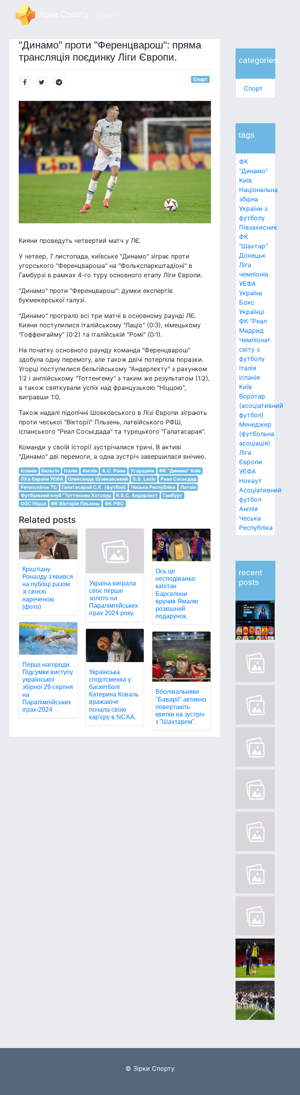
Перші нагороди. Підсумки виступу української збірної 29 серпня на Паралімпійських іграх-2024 (47, 687)
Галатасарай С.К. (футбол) (94, 487)
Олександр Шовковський (98, 479)
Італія (247, 368)
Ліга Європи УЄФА (250, 462)
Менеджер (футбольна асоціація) (256, 433)
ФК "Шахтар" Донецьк (253, 246)
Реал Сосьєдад (178, 479)
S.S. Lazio (144, 479)
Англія (248, 509)
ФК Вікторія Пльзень (75, 503)
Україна (250, 293)
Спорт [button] (107, 15)
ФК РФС (114, 503)
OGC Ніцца (33, 503)
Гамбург (172, 495)
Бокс (246, 302)
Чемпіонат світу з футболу (255, 349)
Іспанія (249, 377)
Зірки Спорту (62, 14)
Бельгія (50, 471)
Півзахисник (258, 227)
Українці (251, 312)
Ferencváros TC (39, 487)
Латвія (188, 487)
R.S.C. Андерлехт (137, 495)
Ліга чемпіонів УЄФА (253, 274)
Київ (245, 387)
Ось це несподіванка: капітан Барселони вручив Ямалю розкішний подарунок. (176, 593)
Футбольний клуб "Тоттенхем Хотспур (66, 495)
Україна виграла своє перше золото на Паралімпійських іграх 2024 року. (113, 598)
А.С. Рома (113, 471)
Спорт (253, 88)
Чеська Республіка (153, 487)
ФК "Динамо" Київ (253, 171)
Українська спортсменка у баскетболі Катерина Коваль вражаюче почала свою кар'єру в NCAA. (114, 694)
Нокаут (250, 481)
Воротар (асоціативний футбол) (261, 405)
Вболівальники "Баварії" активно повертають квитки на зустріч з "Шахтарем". (180, 706)
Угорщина (142, 471)
